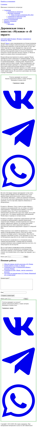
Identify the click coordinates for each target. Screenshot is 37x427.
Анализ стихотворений (11, 19)
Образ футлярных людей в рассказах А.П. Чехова (18, 264)
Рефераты (7, 22)
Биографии (11, 24)
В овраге (13, 39)
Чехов (9, 40)
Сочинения (7, 10)
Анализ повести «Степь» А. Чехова (14, 265)
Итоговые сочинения (14, 13)
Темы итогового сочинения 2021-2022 (22, 15)
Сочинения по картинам (15, 18)
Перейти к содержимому (8, 1)
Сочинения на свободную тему (17, 16)
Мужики (19, 39)
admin (9, 39)
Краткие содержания (10, 21)
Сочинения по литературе (15, 11)
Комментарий (5, 278)
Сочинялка (4, 4)
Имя (2, 292)
